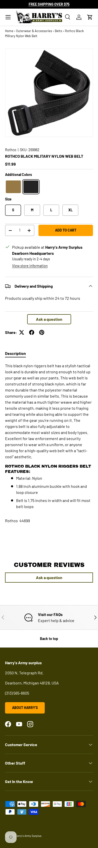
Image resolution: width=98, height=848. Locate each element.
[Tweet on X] (22, 332)
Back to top (49, 638)
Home (9, 31)
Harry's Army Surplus (28, 835)
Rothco (10, 150)
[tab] (15, 353)
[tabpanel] (49, 436)
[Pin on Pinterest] (42, 332)
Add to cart (65, 230)
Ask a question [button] (49, 319)
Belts (58, 31)
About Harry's (25, 707)
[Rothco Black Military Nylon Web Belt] (31, 187)
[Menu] (8, 17)
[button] (89, 17)
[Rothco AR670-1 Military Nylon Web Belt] (13, 187)
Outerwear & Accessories (34, 31)
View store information (30, 266)
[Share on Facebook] (32, 332)
